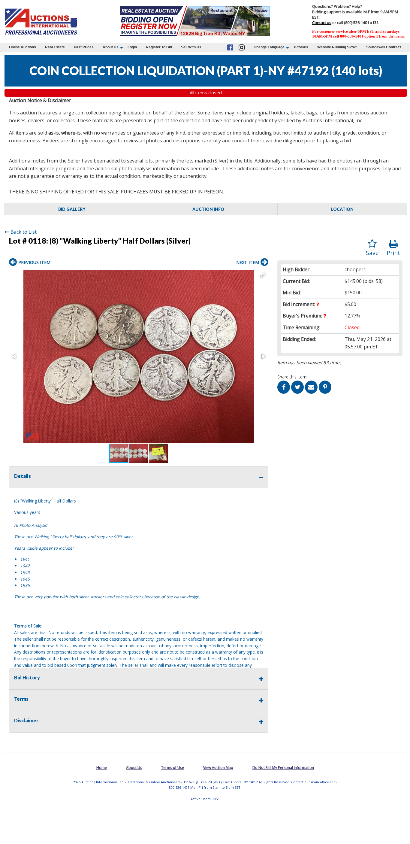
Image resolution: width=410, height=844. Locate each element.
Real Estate (55, 47)
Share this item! (292, 377)
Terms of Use (172, 767)
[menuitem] (23, 47)
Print (393, 253)
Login (132, 47)
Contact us (321, 22)
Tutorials (301, 47)
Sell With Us (191, 47)
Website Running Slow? (337, 47)
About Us (111, 47)
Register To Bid (159, 47)
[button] (263, 275)
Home (101, 767)
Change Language (269, 47)
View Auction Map (218, 767)
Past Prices (84, 47)
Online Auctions (22, 47)
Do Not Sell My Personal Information (283, 767)
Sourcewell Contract (383, 47)
